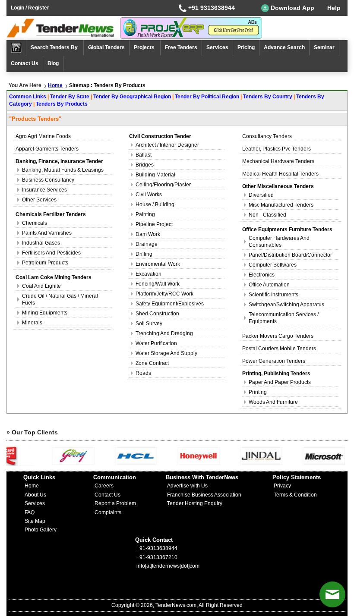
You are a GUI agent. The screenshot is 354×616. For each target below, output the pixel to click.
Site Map (35, 521)
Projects (145, 47)
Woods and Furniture (273, 402)
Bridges (145, 165)
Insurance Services (44, 190)
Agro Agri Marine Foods (43, 136)
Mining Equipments (44, 313)
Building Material (155, 175)
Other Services (39, 200)
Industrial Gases (41, 243)
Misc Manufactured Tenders (281, 205)
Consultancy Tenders (267, 136)
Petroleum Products (45, 263)
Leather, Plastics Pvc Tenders (276, 149)
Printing (258, 392)
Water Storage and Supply (166, 353)
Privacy (282, 486)
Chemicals (34, 223)
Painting (145, 214)
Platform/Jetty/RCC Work (164, 294)
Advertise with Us (187, 486)
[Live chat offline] (332, 594)
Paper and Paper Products (280, 382)
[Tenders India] (63, 28)
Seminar (324, 47)
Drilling (144, 254)
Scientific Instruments (273, 295)
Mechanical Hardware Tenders (278, 161)
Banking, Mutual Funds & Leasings (63, 170)
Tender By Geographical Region (132, 97)
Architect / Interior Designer (167, 145)
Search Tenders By (55, 47)
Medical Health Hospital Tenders (280, 174)
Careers (104, 486)
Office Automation (269, 285)
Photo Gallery (41, 530)
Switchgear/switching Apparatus (286, 305)
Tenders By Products (62, 104)
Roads (143, 373)
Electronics (262, 275)
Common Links (27, 97)
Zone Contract (152, 363)
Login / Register (30, 8)
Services (217, 47)
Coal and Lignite (41, 286)
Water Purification (156, 343)
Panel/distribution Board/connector (290, 255)
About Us (35, 495)
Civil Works (149, 195)
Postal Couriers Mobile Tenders (279, 349)
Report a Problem (115, 503)
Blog (53, 63)
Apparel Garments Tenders (47, 149)
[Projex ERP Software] (191, 28)
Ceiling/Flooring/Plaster (163, 185)
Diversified (261, 195)
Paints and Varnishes (47, 233)
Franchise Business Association (204, 495)
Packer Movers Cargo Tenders (277, 336)
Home (55, 85)
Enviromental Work (158, 264)
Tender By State (69, 97)
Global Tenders (106, 47)
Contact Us (24, 63)
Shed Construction (157, 314)
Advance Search (284, 47)
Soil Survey (149, 324)
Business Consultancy (48, 180)
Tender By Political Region (207, 97)
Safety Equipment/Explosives (170, 304)
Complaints (108, 512)
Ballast (144, 155)
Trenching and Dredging (164, 333)
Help (334, 7)
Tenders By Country (267, 97)
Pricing (246, 47)
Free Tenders (181, 47)
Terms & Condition (295, 495)
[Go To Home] (16, 48)
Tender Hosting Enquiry (194, 503)
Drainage (147, 244)
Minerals (32, 323)
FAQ (30, 512)
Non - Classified (267, 215)
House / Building (155, 204)
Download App (291, 7)
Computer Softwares (273, 265)
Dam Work (148, 234)
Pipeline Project (154, 224)
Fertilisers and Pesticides (51, 253)
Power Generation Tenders (273, 361)
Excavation (148, 274)
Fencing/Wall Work (158, 284)
